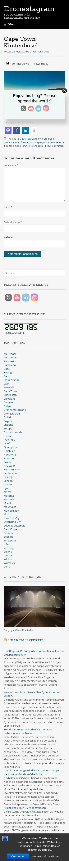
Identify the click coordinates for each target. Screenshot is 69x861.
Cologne (8, 402)
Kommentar (11, 165)
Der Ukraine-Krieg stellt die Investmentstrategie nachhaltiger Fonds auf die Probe (31, 772)
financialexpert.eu (26, 640)
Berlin (7, 376)
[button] (8, 130)
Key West (9, 466)
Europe (25, 142)
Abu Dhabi (10, 354)
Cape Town (26, 138)
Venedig (8, 548)
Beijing (8, 372)
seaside (60, 142)
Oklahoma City (12, 521)
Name (8, 207)
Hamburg (9, 451)
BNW (6, 383)
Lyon (6, 488)
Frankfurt (9, 439)
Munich (8, 514)
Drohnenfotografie (43, 138)
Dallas (7, 406)
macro (7, 492)
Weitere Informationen (46, 856)
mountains (49, 142)
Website (8, 237)
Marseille (9, 499)
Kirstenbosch (36, 145)
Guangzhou (11, 447)
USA (6, 544)
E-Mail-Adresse (13, 222)
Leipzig (8, 477)
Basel (7, 368)
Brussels (9, 387)
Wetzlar (8, 555)
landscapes (36, 142)
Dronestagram (29, 9)
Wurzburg (9, 563)
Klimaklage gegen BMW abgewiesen (25, 807)
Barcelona (10, 365)
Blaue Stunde (12, 380)
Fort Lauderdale (13, 432)
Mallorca (9, 495)
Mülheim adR (11, 510)
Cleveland (10, 398)
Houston (9, 458)
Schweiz (8, 533)
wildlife (8, 559)
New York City (12, 518)
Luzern (8, 484)
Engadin (8, 421)
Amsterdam (10, 357)
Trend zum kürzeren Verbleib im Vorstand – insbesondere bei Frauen (29, 731)
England (8, 424)
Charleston (10, 395)
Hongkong (10, 454)
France (8, 436)
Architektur (10, 361)
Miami (7, 503)
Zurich (7, 566)
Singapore (10, 540)
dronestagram (12, 142)
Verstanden (18, 856)
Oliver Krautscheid (39, 51)
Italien (7, 462)
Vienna (8, 551)
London (8, 480)
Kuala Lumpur (12, 469)
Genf (7, 443)
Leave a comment (54, 145)
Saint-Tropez (11, 529)
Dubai (7, 417)
